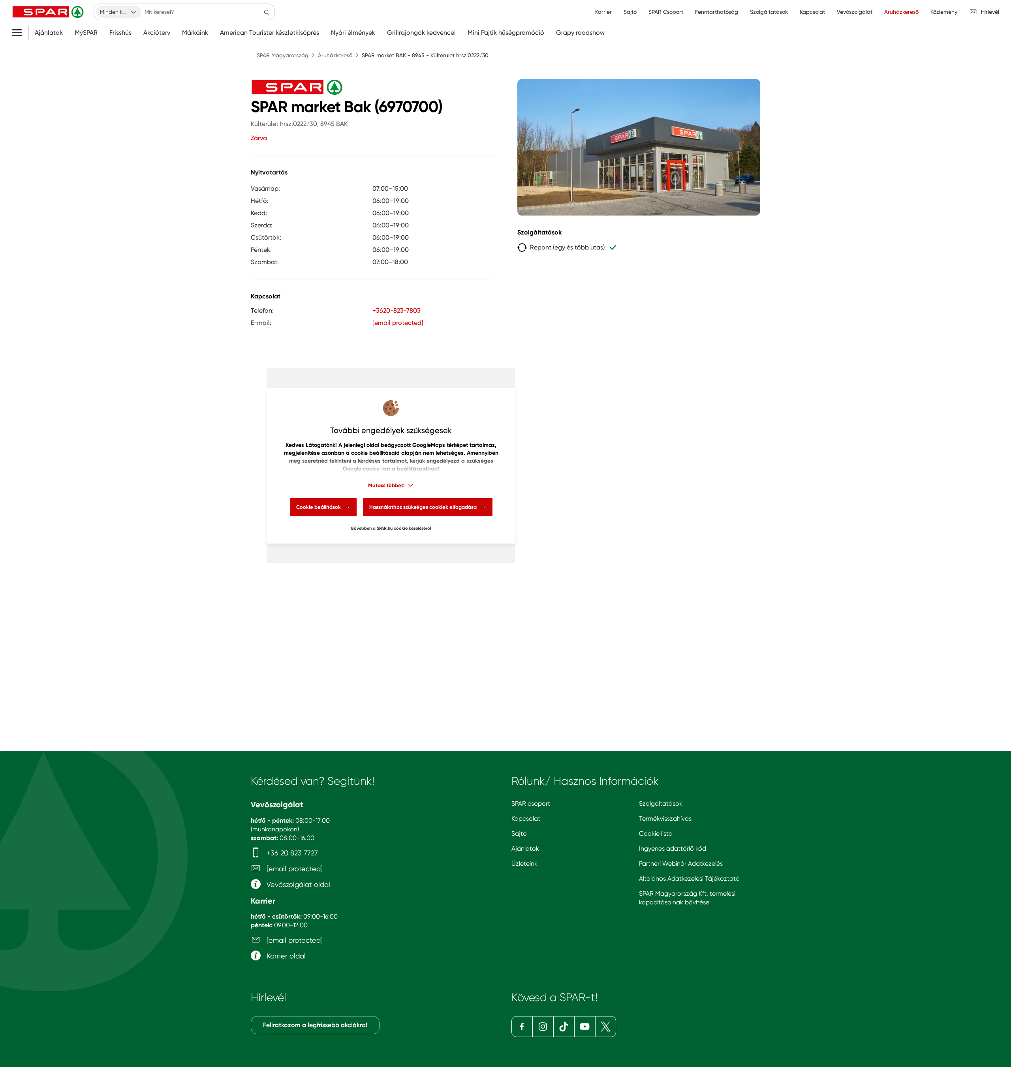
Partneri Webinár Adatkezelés (681, 863)
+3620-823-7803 (396, 310)
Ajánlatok (49, 33)
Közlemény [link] (943, 12)
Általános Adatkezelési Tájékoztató (689, 878)
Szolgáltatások (660, 803)
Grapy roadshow (580, 33)
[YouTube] (584, 1026)
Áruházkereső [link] (901, 12)
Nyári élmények (353, 33)
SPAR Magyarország (282, 55)
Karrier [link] (603, 12)
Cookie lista (656, 833)
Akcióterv (156, 33)
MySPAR (86, 33)
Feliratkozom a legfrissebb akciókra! (315, 1025)
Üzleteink (524, 863)
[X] (605, 1026)
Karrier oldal (285, 956)
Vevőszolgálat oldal (297, 884)
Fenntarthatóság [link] (716, 12)
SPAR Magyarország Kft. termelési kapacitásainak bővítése (687, 898)
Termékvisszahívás (665, 818)
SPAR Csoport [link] (665, 12)
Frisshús (120, 33)
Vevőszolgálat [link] (854, 12)
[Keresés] (267, 12)
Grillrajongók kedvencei (421, 33)
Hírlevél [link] (990, 12)
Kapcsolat (525, 818)
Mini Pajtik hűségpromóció (506, 33)
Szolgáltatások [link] (769, 12)
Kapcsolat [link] (812, 12)
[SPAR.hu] (49, 12)
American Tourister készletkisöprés (269, 33)
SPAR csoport (530, 803)
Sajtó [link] (630, 12)
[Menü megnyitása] (20, 32)
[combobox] (118, 12)
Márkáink (195, 33)
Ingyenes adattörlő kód (672, 848)
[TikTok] (563, 1026)
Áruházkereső (335, 55)
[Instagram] (542, 1026)
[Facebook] (521, 1026)
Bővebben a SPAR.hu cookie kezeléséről (391, 528)
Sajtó (519, 833)
